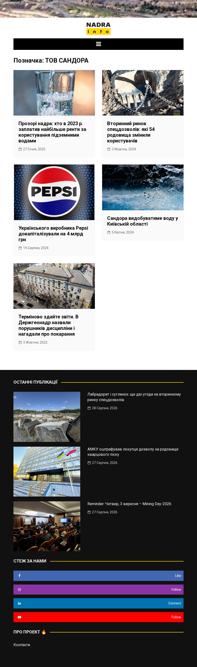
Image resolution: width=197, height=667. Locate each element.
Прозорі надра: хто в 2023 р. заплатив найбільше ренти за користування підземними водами (52, 132)
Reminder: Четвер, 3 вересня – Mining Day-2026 (129, 504)
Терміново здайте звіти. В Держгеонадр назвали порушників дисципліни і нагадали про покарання (48, 325)
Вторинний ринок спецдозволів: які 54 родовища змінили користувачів (130, 132)
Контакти (21, 645)
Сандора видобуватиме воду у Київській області (142, 221)
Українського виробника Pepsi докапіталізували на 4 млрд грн (53, 233)
